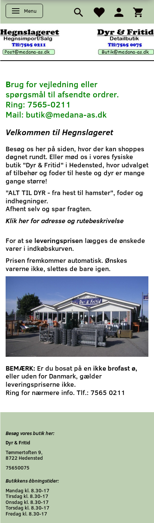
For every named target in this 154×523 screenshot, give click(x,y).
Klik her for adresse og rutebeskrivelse (65, 220)
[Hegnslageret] (77, 41)
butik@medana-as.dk (66, 114)
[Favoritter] (98, 12)
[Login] (119, 12)
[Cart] (137, 12)
